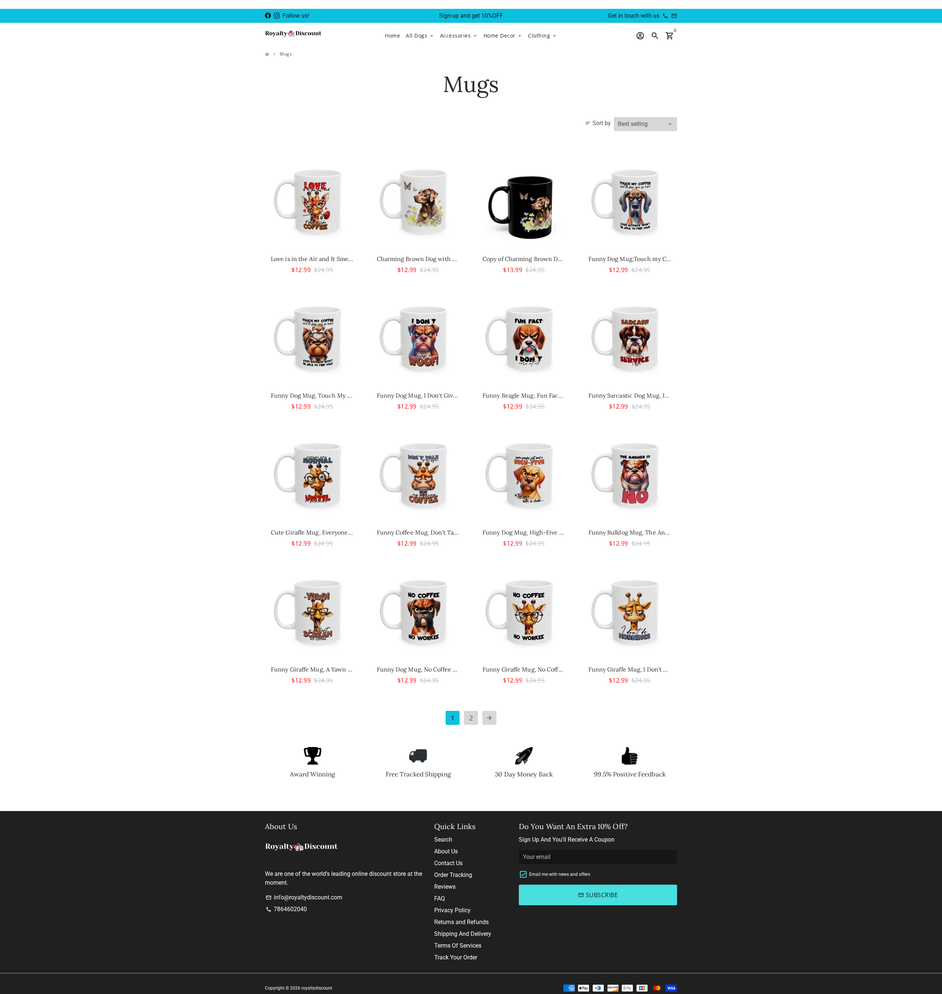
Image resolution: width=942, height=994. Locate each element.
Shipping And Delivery (462, 933)
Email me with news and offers (559, 874)
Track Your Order (455, 957)
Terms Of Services (457, 945)
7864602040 (286, 909)
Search (443, 839)
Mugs (286, 54)
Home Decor (503, 35)
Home (392, 35)
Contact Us (448, 863)
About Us (446, 851)
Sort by (598, 123)
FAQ (439, 898)
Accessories (459, 35)
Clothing (542, 35)
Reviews (445, 886)
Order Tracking (453, 874)
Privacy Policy (452, 910)
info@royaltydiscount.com (304, 897)
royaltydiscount (316, 988)
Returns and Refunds (461, 922)
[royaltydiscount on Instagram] (277, 15)
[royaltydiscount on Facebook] (268, 15)
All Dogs (420, 35)
